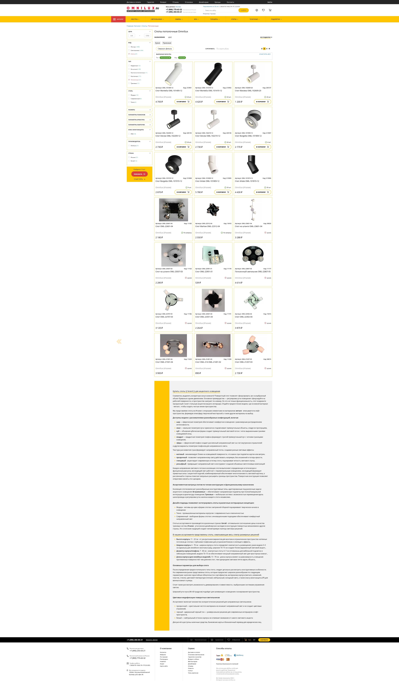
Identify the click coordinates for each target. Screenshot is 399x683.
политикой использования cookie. (228, 674)
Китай (134, 161)
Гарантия (150, 2)
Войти (270, 2)
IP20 (133, 134)
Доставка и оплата (134, 2)
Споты (144, 26)
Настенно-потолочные (139, 73)
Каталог (120, 19)
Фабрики (163, 655)
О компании (166, 648)
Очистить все (264, 54)
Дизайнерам (203, 2)
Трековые (135, 83)
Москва (178, 7)
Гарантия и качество (194, 657)
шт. (250, 640)
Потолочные (165, 58)
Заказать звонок (152, 640)
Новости (191, 668)
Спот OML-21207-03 (243, 362)
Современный (136, 99)
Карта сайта (164, 666)
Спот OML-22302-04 (243, 317)
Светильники (137, 50)
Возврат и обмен (193, 659)
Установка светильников (196, 655)
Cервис (191, 648)
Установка (189, 2)
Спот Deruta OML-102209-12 (168, 136)
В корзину (181, 102)
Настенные (136, 76)
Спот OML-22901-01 (204, 271)
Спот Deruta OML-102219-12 (207, 136)
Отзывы (176, 2)
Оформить (264, 640)
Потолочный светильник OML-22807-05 (253, 271)
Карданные (135, 66)
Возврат (163, 2)
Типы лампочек (193, 673)
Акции (162, 664)
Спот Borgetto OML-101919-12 (169, 181)
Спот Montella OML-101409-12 (169, 90)
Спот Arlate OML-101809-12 (207, 181)
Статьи (190, 671)
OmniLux (135, 146)
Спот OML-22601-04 (164, 226)
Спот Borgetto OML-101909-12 (248, 136)
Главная (130, 26)
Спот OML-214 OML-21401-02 (208, 362)
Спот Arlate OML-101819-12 (247, 181)
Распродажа (164, 659)
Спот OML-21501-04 (164, 362)
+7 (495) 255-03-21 (181, 12)
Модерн (134, 95)
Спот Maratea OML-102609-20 (248, 90)
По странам (163, 657)
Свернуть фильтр (165, 49)
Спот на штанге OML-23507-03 (169, 271)
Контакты (230, 2)
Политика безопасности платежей (227, 664)
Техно (133, 102)
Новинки (163, 661)
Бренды (218, 2)
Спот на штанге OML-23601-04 (248, 226)
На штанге (136, 69)
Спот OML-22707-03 (164, 317)
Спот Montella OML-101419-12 (208, 90)
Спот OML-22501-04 (204, 317)
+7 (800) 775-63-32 (181, 9)
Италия (134, 157)
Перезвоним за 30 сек (211, 6)
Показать (138, 174)
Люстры (135, 47)
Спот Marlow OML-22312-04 (207, 226)
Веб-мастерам (192, 661)
